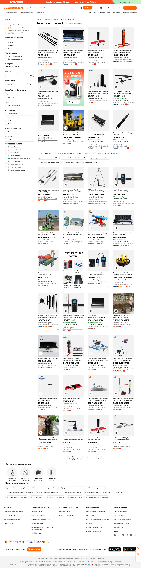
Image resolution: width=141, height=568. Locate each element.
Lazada (70, 558)
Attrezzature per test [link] (68, 19)
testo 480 (120, 492)
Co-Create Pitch (9, 515)
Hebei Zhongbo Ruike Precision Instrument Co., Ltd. (48, 62)
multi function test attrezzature (48, 492)
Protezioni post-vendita (38, 523)
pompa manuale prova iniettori (18, 497)
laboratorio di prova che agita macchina (74, 158)
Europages (100, 558)
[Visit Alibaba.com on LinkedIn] (119, 535)
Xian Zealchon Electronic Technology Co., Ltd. (73, 142)
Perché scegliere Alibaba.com (13, 511)
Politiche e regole (37, 533)
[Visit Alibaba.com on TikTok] (135, 535)
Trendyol (92, 558)
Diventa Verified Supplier (121, 523)
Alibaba (39, 19)
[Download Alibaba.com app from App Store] (114, 549)
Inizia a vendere (119, 515)
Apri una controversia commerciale (97, 519)
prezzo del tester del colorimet (109, 153)
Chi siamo (7, 507)
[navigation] (19, 239)
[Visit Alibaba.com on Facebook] (115, 535)
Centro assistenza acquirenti (95, 511)
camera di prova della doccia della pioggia (69, 153)
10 (98, 458)
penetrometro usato (76, 497)
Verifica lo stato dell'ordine (122, 519)
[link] (138, 548)
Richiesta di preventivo (66, 515)
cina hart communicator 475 (48, 158)
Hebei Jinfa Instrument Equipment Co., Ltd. (73, 201)
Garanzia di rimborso (37, 515)
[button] (80, 8)
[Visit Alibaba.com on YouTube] (131, 535)
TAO (86, 558)
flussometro (90, 153)
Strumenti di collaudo (51, 19)
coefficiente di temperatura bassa (98, 497)
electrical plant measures (56, 497)
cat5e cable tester (45, 153)
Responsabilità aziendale (12, 519)
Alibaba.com (102, 549)
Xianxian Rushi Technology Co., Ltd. (98, 100)
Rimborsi (89, 523)
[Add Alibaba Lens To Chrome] (34, 549)
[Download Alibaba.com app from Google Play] (130, 549)
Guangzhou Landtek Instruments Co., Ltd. (123, 203)
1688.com (49, 558)
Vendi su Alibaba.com (120, 511)
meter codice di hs (92, 492)
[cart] (108, 8)
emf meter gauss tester (97, 488)
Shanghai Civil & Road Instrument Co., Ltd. (48, 140)
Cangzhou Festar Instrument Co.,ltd (98, 201)
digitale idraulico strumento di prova (73, 488)
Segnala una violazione (93, 531)
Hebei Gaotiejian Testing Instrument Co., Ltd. (123, 146)
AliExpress (41, 558)
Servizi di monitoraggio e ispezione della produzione (42, 528)
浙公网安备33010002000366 (104, 565)
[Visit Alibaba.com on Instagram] (127, 535)
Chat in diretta (90, 515)
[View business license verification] (89, 565)
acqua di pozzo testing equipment (18, 488)
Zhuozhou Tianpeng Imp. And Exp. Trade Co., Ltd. (98, 62)
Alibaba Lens (14, 549)
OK (31, 75)
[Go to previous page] (69, 458)
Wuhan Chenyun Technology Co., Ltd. (98, 282)
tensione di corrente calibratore (49, 162)
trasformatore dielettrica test (72, 492)
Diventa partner (119, 527)
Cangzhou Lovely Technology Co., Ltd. (98, 146)
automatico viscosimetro (72, 162)
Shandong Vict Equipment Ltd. (47, 199)
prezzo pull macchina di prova (100, 158)
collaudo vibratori (38, 497)
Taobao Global (79, 558)
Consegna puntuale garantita (40, 519)
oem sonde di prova (91, 162)
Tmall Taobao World (60, 558)
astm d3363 (107, 492)
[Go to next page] (102, 458)
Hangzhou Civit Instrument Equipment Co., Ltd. (123, 102)
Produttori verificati (65, 511)
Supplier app (66, 549)
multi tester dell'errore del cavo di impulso (21, 492)
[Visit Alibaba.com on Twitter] (123, 535)
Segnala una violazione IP (94, 527)
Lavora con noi (9, 523)
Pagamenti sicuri (36, 511)
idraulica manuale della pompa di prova (45, 488)
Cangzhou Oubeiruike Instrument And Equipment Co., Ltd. (123, 59)
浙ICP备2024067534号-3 (123, 565)
